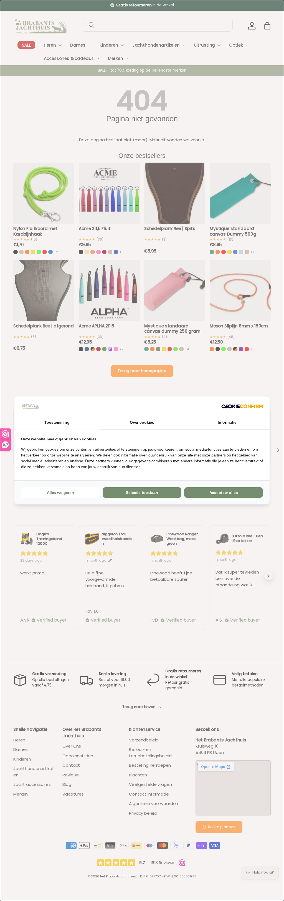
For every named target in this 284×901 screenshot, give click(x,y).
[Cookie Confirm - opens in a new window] (242, 406)
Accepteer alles (223, 492)
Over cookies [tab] (142, 422)
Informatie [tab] (227, 422)
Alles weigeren (60, 492)
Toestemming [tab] (56, 422)
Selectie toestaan (142, 492)
